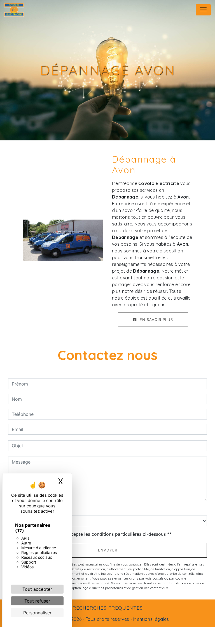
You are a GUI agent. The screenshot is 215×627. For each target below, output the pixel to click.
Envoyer (107, 550)
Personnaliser (37, 612)
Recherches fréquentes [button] (108, 608)
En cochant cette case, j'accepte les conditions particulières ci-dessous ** (93, 534)
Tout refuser (37, 601)
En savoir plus (155, 319)
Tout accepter (37, 589)
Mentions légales (150, 619)
